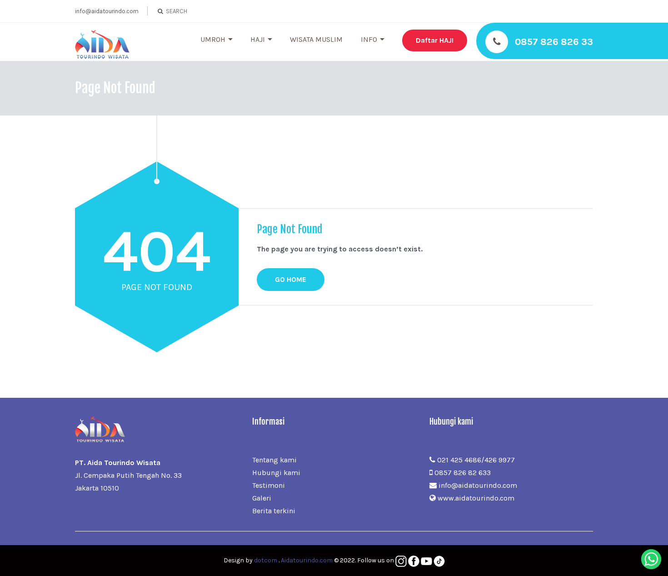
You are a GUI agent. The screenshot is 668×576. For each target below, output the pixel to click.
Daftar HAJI (435, 40)
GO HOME (290, 279)
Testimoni (268, 485)
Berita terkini (273, 510)
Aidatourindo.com (307, 560)
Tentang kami (274, 460)
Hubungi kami (276, 472)
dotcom (265, 560)
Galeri (261, 498)
